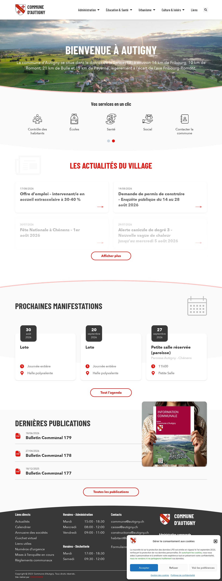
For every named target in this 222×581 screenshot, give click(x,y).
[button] (215, 541)
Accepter (144, 567)
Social (147, 129)
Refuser (173, 567)
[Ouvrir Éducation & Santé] (131, 10)
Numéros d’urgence (30, 549)
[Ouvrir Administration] (98, 10)
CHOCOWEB (36, 577)
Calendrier (23, 527)
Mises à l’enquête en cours (34, 555)
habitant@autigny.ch (126, 538)
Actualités (22, 522)
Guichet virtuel (26, 538)
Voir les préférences (203, 567)
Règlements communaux (33, 560)
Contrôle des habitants (37, 131)
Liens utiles (23, 544)
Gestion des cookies (160, 575)
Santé (111, 129)
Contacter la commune (184, 131)
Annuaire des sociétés (31, 533)
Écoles (74, 129)
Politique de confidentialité (183, 575)
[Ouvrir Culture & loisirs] (183, 10)
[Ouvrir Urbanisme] (154, 10)
